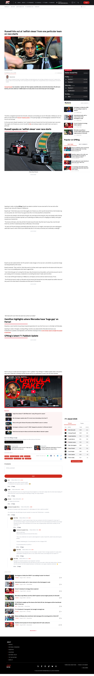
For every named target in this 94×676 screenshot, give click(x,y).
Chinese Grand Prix (17, 458)
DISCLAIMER (85, 668)
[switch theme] (78, 2)
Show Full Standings (76, 461)
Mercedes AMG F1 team (14, 456)
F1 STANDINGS (30, 2)
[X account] (38, 666)
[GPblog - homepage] (7, 2)
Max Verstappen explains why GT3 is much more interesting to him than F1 (30, 418)
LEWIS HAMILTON (20, 6)
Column (16, 611)
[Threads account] (56, 666)
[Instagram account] (45, 666)
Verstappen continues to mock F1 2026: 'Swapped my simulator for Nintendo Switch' (32, 427)
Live (16, 606)
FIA (30, 124)
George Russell (8, 87)
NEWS (19, 2)
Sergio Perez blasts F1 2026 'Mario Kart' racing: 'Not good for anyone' (29, 413)
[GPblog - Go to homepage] (8, 666)
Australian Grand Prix (8, 458)
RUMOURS (37, 6)
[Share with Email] (61, 459)
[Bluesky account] (52, 666)
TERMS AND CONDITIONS (70, 665)
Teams (82, 423)
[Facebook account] (41, 666)
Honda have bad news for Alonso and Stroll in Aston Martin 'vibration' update (30, 431)
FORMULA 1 (7, 6)
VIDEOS (23, 2)
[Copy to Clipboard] (61, 455)
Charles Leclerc (26, 117)
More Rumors (84, 103)
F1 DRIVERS (51, 2)
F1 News (7, 38)
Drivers (70, 423)
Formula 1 (7, 456)
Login (86, 2)
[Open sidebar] (15, 2)
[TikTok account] (49, 666)
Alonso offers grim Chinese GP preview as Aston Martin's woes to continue (30, 422)
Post (33, 476)
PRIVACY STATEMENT (83, 665)
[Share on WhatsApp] (47, 455)
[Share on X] (54, 455)
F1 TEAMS (45, 2)
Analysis (17, 591)
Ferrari (19, 117)
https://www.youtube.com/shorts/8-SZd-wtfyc (26, 534)
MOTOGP (13, 6)
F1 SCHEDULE (38, 2)
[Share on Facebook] (51, 455)
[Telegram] (57, 455)
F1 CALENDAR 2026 (29, 6)
